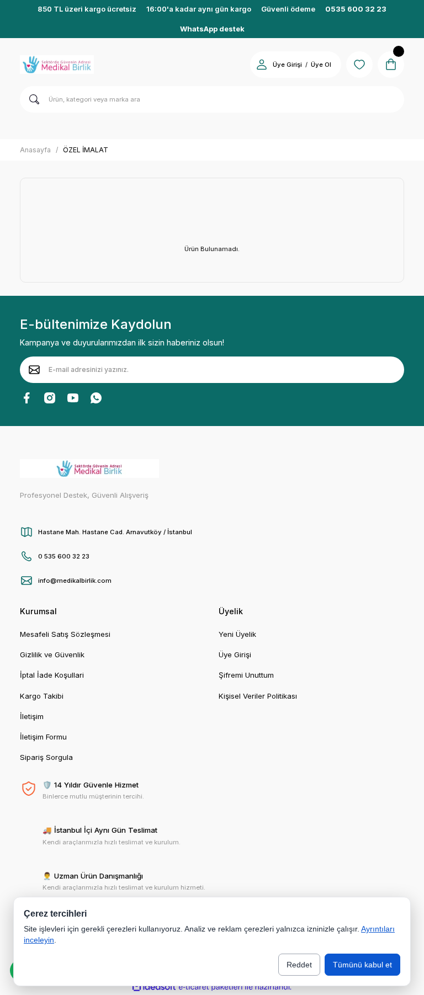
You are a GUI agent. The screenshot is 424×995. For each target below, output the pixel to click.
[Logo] (57, 64)
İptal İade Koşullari (52, 675)
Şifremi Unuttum (246, 675)
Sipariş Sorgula (46, 757)
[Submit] (34, 370)
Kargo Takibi (41, 695)
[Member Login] (261, 64)
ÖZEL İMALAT (85, 150)
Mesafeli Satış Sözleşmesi (65, 634)
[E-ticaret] (210, 987)
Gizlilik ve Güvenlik (52, 654)
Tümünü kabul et (362, 964)
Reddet (299, 964)
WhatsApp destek (212, 28)
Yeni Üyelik (237, 634)
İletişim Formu (43, 736)
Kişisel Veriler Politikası (258, 695)
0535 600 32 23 (355, 8)
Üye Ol (321, 64)
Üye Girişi (287, 64)
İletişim (32, 716)
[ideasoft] (154, 987)
